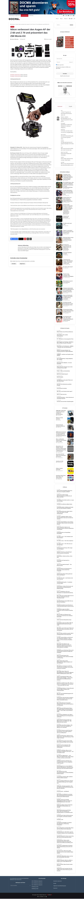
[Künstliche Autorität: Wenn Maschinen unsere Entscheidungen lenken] (59, 305)
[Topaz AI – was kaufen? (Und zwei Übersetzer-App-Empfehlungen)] (59, 233)
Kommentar (60, 106)
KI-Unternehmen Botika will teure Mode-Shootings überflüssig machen (68, 310)
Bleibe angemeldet (60, 64)
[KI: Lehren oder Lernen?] (59, 269)
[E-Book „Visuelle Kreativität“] (70, 471)
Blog (61, 18)
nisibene (62, 157)
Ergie (62, 147)
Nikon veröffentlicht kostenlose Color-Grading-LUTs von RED (61, 440)
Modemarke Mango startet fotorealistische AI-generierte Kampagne (68, 238)
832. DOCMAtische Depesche (37, 884)
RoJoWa (62, 140)
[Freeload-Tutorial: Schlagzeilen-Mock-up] (70, 427)
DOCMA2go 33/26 (35, 888)
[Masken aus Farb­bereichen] (70, 420)
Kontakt (54, 883)
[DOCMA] (14, 19)
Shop (57, 18)
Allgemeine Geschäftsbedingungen (59, 885)
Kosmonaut (63, 129)
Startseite (13, 24)
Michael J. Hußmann (64, 116)
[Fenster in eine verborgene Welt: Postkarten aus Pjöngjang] (59, 276)
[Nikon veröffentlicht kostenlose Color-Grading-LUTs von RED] (70, 442)
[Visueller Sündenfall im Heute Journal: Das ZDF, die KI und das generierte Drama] (59, 193)
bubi (61, 110)
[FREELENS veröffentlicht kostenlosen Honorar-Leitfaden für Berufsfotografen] (70, 413)
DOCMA (49, 894)
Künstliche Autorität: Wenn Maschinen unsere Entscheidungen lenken (68, 303)
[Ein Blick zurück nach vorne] (59, 226)
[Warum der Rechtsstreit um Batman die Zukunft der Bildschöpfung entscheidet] (59, 298)
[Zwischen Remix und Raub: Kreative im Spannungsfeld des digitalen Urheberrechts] (59, 200)
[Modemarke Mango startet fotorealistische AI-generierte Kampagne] (59, 240)
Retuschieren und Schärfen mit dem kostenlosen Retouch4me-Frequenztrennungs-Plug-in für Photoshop (61, 448)
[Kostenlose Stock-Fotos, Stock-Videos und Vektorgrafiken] (70, 478)
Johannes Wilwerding (14, 39)
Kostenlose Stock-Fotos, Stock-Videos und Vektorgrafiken (61, 476)
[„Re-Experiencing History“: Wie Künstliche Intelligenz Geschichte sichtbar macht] (59, 262)
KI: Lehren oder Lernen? (68, 266)
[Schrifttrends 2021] (70, 464)
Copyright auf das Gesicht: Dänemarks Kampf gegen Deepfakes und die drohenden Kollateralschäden (68, 177)
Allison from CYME (64, 152)
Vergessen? (71, 62)
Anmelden (65, 73)
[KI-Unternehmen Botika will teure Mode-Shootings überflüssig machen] (59, 312)
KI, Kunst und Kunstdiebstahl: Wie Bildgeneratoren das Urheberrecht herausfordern (67, 247)
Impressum (55, 888)
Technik (16, 24)
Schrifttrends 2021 (59, 461)
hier (13, 209)
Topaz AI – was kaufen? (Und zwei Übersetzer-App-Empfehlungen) (68, 231)
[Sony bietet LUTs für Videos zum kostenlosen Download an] (70, 457)
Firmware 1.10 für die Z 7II (15, 74)
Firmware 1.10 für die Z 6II (15, 76)
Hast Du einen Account (64, 75)
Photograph (63, 123)
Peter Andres (63, 134)
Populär (70, 106)
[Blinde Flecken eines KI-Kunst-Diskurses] (59, 283)
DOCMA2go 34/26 (35, 886)
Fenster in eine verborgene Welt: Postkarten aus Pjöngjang (68, 275)
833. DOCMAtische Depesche (37, 882)
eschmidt (62, 162)
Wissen (65, 18)
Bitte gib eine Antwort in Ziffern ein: (63, 67)
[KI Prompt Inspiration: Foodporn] (59, 255)
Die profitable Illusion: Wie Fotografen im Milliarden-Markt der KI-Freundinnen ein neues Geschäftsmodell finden (68, 185)
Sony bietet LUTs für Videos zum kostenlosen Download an (61, 455)
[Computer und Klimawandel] (59, 219)
